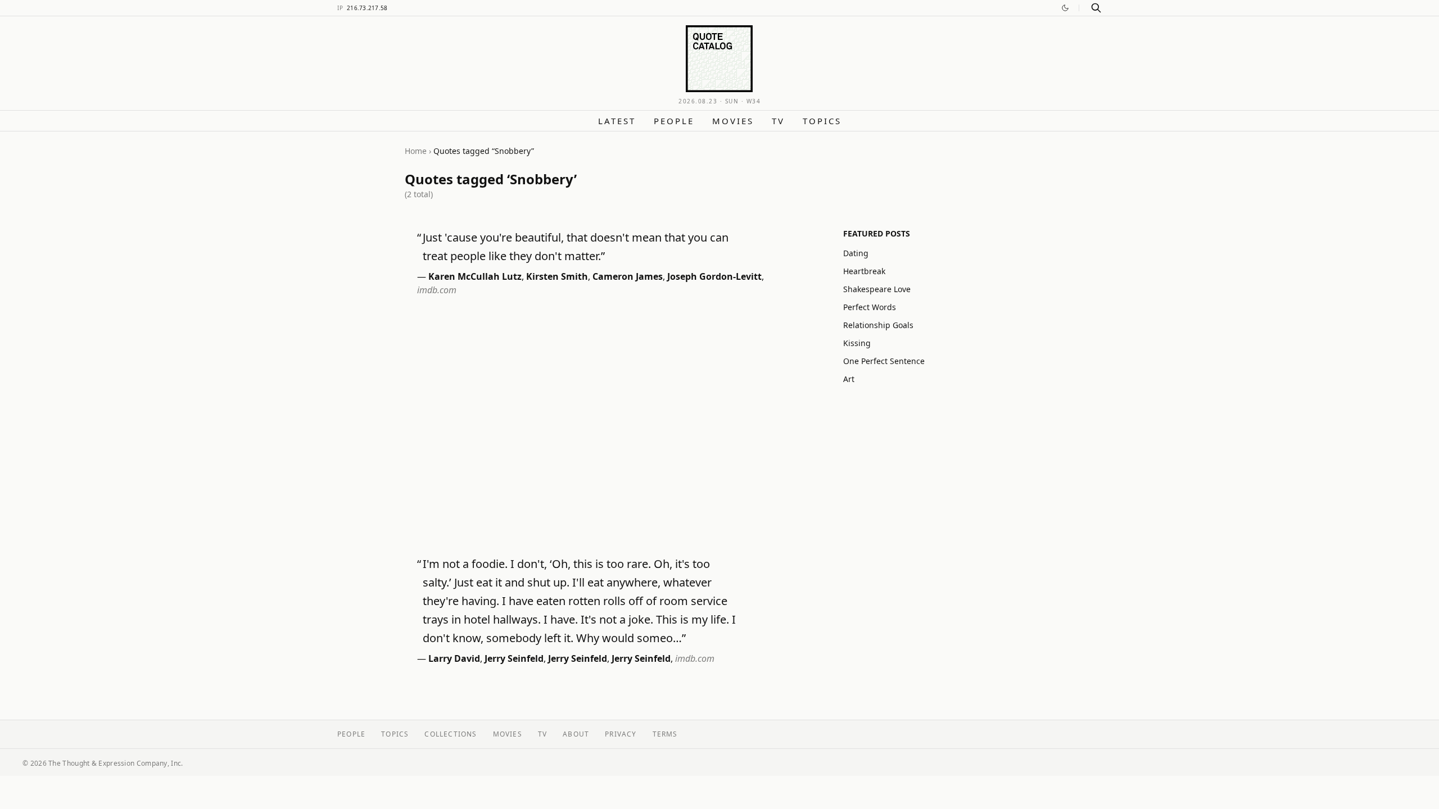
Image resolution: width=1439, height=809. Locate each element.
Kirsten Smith (557, 276)
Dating (855, 253)
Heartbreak (864, 271)
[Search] (1096, 7)
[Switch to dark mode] (1065, 8)
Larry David (454, 658)
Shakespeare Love (877, 289)
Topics (822, 120)
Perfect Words (869, 307)
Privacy (620, 734)
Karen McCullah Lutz (475, 276)
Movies (733, 120)
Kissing (857, 343)
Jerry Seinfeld (514, 658)
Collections (450, 734)
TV (778, 120)
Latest (617, 120)
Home (416, 151)
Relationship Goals (878, 325)
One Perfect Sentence (884, 361)
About (576, 734)
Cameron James (627, 276)
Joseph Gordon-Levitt (714, 276)
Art (848, 379)
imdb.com (436, 290)
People (674, 120)
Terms (665, 734)
